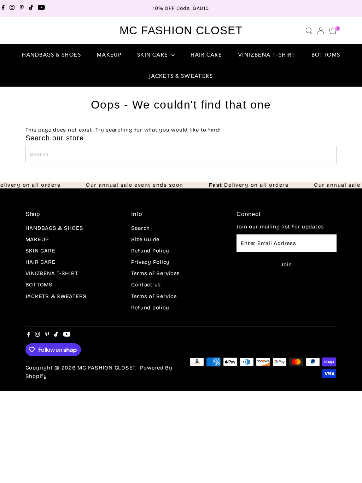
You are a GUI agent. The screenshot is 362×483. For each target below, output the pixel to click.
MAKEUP (109, 54)
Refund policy (150, 307)
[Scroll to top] (348, 463)
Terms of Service (154, 296)
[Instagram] (12, 8)
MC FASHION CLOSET (181, 30)
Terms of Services (155, 273)
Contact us (146, 284)
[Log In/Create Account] (320, 31)
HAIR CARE (206, 54)
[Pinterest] (21, 8)
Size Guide (145, 239)
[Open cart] (333, 31)
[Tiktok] (31, 8)
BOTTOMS (325, 54)
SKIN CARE (153, 54)
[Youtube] (41, 8)
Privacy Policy (150, 262)
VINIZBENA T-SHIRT (267, 54)
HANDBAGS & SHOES (51, 54)
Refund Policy (150, 251)
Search (140, 228)
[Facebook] (3, 8)
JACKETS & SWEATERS (181, 75)
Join (286, 264)
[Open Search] (309, 31)
